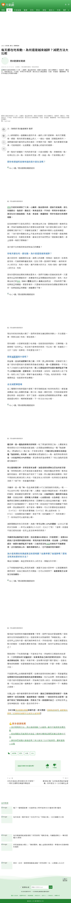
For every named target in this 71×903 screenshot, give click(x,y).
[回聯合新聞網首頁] (3, 5)
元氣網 (7, 46)
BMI (18, 281)
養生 (9, 10)
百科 (32, 10)
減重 (48, 543)
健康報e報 (25, 887)
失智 (58, 10)
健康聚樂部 (23, 895)
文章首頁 (50, 895)
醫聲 (65, 10)
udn (2, 46)
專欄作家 (57, 895)
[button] (68, 10)
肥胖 (9, 207)
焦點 (3, 10)
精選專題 (30, 895)
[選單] (68, 4)
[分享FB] (3, 129)
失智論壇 (17, 10)
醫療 (25, 10)
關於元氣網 (14, 895)
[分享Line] (3, 135)
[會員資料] (66, 4)
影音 (38, 10)
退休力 (51, 10)
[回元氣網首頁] (10, 4)
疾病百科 (37, 895)
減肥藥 (15, 356)
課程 (44, 10)
